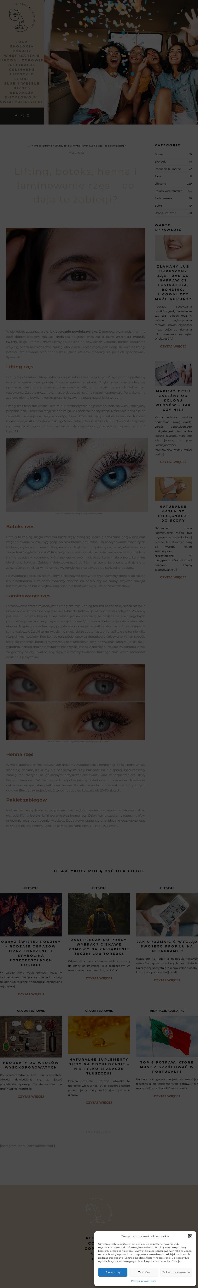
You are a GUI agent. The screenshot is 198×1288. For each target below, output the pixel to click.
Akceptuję (112, 1272)
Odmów (144, 1272)
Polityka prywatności (143, 1281)
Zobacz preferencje (176, 1272)
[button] (190, 1236)
